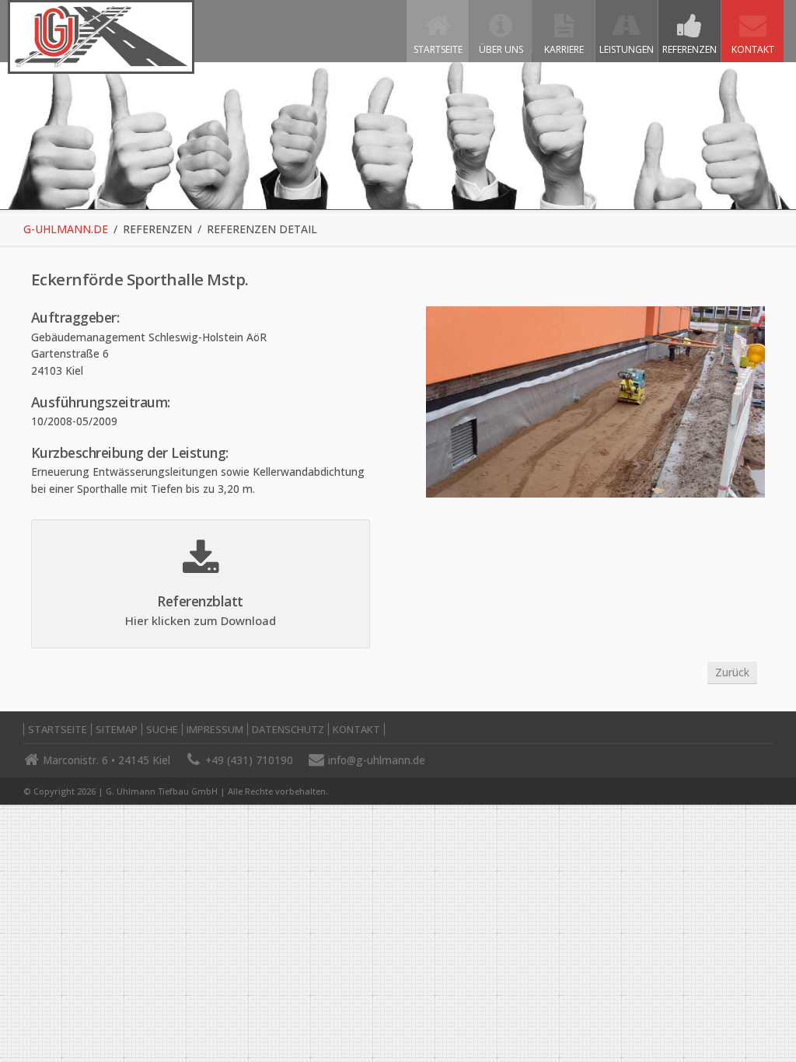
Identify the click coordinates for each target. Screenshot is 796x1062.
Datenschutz (288, 729)
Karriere (564, 49)
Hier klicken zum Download (200, 620)
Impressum (215, 729)
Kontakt (752, 49)
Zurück (732, 672)
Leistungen (626, 49)
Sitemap (117, 729)
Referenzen (689, 49)
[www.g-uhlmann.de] (101, 63)
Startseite (438, 49)
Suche (162, 729)
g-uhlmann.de (65, 229)
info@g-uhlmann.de (376, 760)
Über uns (501, 49)
